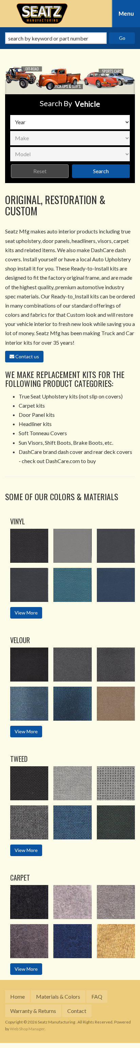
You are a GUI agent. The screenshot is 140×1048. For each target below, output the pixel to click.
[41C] (116, 941)
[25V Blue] (116, 585)
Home (17, 996)
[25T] (72, 822)
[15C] (72, 902)
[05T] (29, 783)
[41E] (116, 704)
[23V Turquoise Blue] (72, 585)
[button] (70, 38)
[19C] (29, 941)
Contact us (26, 356)
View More (26, 613)
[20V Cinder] (29, 585)
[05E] (29, 665)
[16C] (116, 902)
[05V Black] (29, 546)
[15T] (72, 783)
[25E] (29, 704)
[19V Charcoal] (116, 546)
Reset (40, 171)
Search (101, 171)
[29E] (72, 704)
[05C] (29, 902)
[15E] (72, 665)
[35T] (116, 822)
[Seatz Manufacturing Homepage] (42, 13)
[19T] (29, 822)
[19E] (116, 665)
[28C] (72, 941)
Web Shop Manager (27, 1028)
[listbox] (70, 122)
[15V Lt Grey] (72, 546)
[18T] (116, 783)
